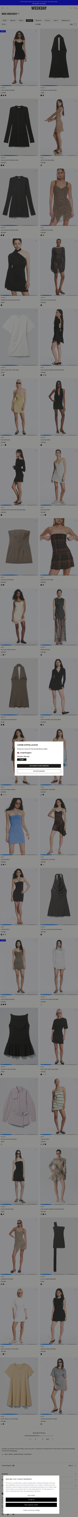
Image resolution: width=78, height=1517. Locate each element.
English (22, 759)
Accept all (31, 1499)
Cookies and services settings (31, 1510)
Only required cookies (31, 1505)
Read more (31, 1495)
